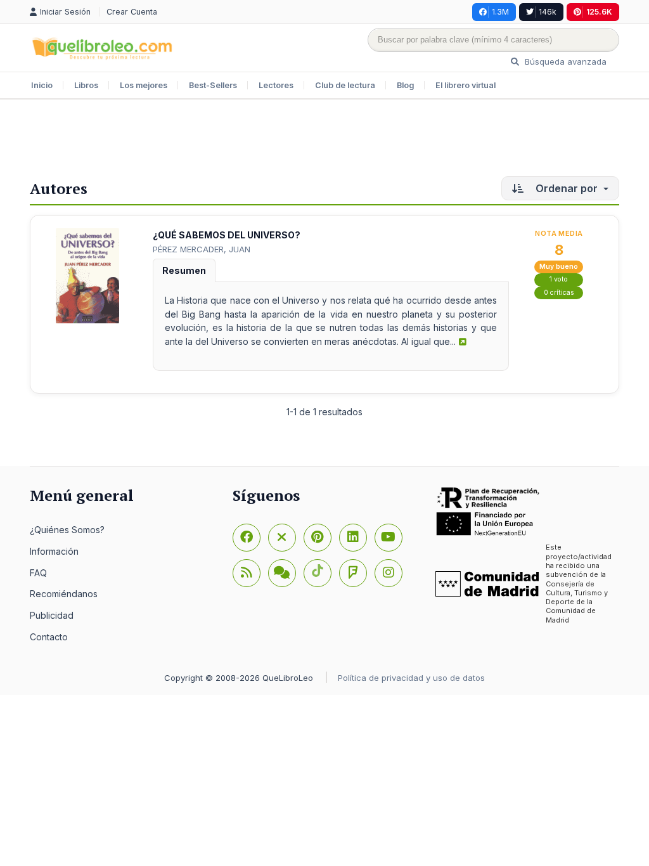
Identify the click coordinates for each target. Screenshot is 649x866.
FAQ (38, 572)
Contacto (49, 636)
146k (547, 11)
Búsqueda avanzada (564, 61)
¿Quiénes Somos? (67, 529)
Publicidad (52, 615)
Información (54, 551)
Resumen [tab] (184, 270)
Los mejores (143, 85)
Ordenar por (566, 188)
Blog (405, 85)
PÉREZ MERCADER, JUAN (201, 249)
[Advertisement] (324, 140)
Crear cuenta (131, 11)
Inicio (42, 85)
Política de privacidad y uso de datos (411, 678)
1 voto (558, 279)
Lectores (276, 85)
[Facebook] (246, 538)
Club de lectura (345, 85)
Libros (86, 85)
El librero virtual (465, 85)
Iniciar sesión (66, 11)
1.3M (500, 11)
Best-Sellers (213, 85)
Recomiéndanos (64, 593)
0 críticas (559, 292)
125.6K (599, 11)
